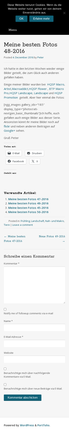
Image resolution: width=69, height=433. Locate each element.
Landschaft (37, 221)
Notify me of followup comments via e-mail (28, 313)
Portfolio (43, 425)
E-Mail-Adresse (13, 337)
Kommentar (11, 263)
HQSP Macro (55, 84)
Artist (7, 89)
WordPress (27, 425)
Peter (40, 57)
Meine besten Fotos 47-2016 (28, 199)
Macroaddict (20, 89)
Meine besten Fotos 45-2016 (28, 208)
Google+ (9, 130)
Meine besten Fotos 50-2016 (28, 212)
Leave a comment (22, 225)
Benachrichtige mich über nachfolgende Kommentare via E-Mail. (27, 375)
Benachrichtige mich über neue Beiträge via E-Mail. (33, 388)
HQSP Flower (38, 89)
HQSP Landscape (20, 93)
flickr (7, 126)
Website (8, 352)
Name (8, 321)
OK (21, 18)
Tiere (7, 225)
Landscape (41, 93)
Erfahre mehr (41, 18)
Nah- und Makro (54, 221)
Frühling (25, 221)
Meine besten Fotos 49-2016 (28, 203)
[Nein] (64, 13)
